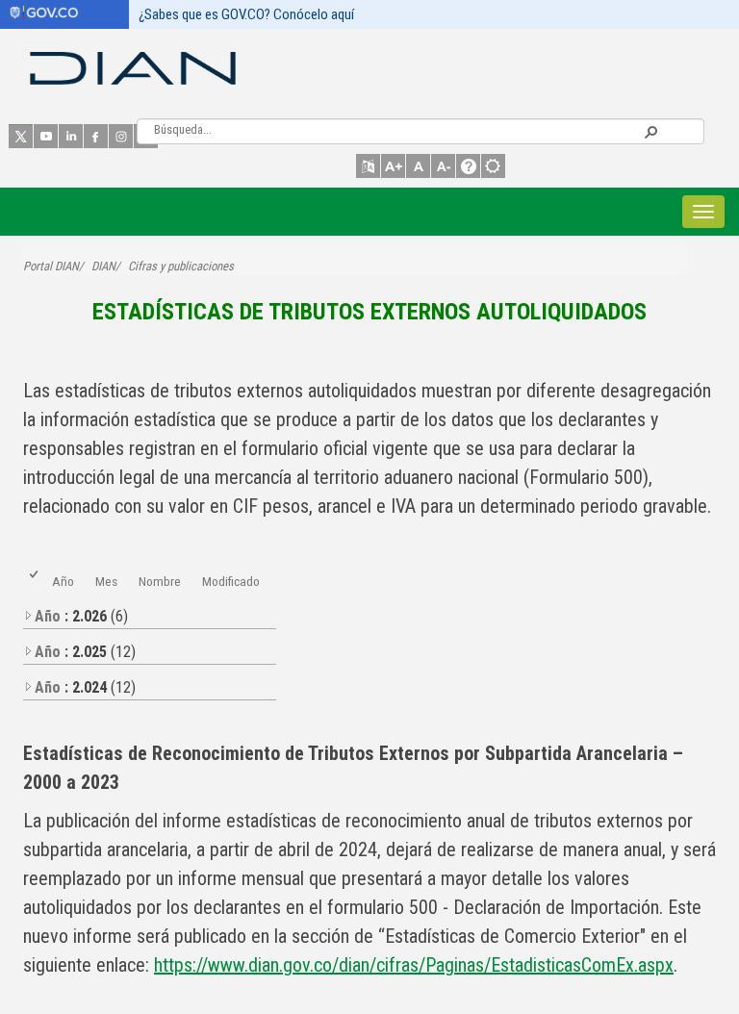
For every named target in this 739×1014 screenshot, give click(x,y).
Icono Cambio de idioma (368, 166)
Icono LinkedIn (71, 136)
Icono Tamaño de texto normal (418, 166)
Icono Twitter (21, 136)
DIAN (103, 266)
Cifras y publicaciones (181, 266)
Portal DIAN (51, 266)
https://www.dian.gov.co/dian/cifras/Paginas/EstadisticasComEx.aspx (414, 964)
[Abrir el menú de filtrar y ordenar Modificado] (209, 591)
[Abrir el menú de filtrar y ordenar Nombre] (145, 591)
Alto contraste (493, 166)
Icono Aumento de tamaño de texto (393, 166)
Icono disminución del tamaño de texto (443, 166)
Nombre (160, 581)
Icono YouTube (46, 136)
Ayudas (468, 166)
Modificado (231, 581)
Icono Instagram (121, 136)
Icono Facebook (96, 136)
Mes (106, 581)
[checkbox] (35, 582)
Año (63, 581)
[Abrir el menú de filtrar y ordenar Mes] (102, 591)
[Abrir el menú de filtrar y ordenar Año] (59, 591)
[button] (650, 130)
